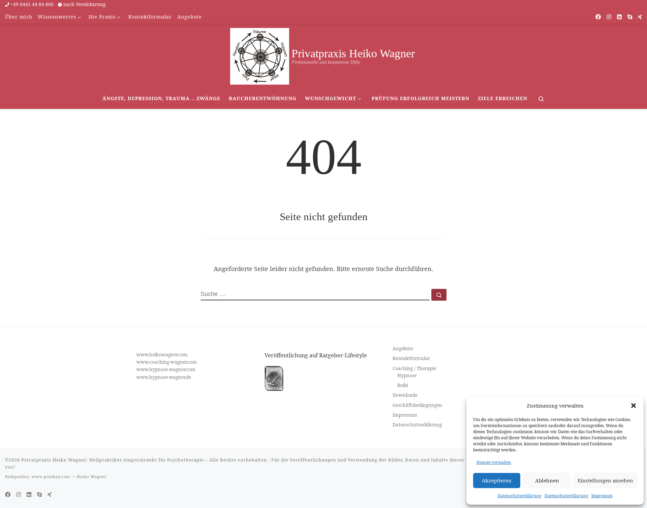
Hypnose (407, 375)
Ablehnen (547, 480)
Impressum (602, 496)
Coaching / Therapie (414, 368)
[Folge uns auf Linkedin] (619, 17)
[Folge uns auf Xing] (640, 17)
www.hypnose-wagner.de (163, 377)
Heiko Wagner (91, 476)
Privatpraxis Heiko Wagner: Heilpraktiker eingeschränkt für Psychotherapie (112, 460)
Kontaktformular (411, 358)
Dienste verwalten (493, 462)
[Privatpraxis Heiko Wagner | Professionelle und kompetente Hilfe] (259, 55)
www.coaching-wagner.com (166, 362)
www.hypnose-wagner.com (165, 369)
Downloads (405, 395)
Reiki (402, 385)
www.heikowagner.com (162, 355)
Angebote (403, 349)
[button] (633, 405)
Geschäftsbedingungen (417, 405)
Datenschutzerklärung (519, 496)
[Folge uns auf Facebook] (598, 17)
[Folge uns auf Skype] (629, 17)
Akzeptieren (497, 480)
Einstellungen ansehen (605, 480)
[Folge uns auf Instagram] (609, 17)
